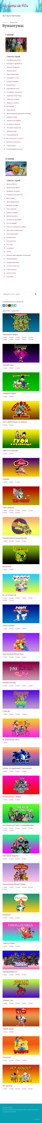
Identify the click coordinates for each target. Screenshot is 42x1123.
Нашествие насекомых (14, 96)
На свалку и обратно (13, 124)
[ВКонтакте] (4, 305)
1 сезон (9, 34)
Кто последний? (12, 223)
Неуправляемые (12, 259)
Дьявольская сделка (13, 187)
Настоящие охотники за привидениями (18, 825)
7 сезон (11, 339)
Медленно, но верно (13, 191)
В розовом (10, 277)
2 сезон (9, 158)
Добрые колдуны (12, 212)
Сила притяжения (12, 234)
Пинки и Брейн (9, 625)
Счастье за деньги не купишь (16, 227)
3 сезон (17, 337)
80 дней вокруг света (11, 739)
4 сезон (24, 337)
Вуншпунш (7, 566)
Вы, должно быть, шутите (15, 138)
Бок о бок (10, 244)
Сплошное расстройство (15, 195)
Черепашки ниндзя (10, 334)
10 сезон (31, 339)
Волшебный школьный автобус (15, 538)
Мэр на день (11, 198)
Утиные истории (9, 393)
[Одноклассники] (6, 305)
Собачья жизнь (12, 269)
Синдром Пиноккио (13, 262)
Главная (5, 22)
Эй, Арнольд (7, 1086)
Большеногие (11, 85)
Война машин (11, 110)
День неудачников (13, 202)
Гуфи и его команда (10, 450)
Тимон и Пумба (9, 943)
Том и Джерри (8, 507)
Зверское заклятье (13, 103)
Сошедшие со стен (13, 78)
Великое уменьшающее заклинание (18, 255)
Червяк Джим (8, 1029)
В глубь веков (11, 237)
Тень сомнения (11, 209)
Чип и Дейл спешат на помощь (15, 422)
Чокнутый (7, 1057)
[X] (9, 305)
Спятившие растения (13, 60)
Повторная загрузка (10, 856)
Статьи (37, 1119)
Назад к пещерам (12, 81)
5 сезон (30, 337)
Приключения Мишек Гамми (14, 884)
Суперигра (10, 248)
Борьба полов (11, 273)
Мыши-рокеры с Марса (12, 797)
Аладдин (6, 479)
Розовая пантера (9, 682)
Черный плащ (8, 365)
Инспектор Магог (12, 216)
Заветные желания (13, 99)
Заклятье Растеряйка (14, 120)
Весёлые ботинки (12, 205)
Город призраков (12, 135)
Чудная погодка (12, 117)
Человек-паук (8, 1000)
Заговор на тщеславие (14, 220)
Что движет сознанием (14, 92)
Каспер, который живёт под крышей (17, 768)
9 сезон (24, 339)
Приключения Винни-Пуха (13, 654)
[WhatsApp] (12, 305)
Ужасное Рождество (13, 67)
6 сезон (5, 339)
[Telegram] (15, 305)
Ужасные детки (12, 71)
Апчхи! (9, 252)
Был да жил (10, 106)
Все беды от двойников (14, 64)
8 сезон (17, 339)
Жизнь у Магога (12, 184)
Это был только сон (13, 266)
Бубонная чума (12, 131)
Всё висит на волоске (13, 142)
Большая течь (11, 241)
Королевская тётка (13, 88)
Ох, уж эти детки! (9, 595)
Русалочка (6, 915)
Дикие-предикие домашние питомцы (19, 113)
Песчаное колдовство (14, 128)
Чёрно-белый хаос (13, 74)
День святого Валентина (15, 230)
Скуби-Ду (6, 711)
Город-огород (11, 145)
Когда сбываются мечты (15, 149)
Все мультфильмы (11, 15)
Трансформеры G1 (10, 972)
